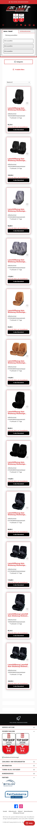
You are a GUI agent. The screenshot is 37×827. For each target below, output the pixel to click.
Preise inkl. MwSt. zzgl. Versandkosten (18, 127)
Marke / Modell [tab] (7, 31)
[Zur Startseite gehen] (18, 8)
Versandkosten (30, 817)
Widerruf (20, 811)
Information (7, 766)
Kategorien (20, 62)
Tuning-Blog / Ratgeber (11, 770)
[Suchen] (17, 25)
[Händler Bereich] (29, 25)
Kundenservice (7, 773)
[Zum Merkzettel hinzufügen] (27, 103)
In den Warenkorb (18, 129)
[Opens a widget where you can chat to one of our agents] (29, 823)
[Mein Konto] (25, 25)
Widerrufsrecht (12, 811)
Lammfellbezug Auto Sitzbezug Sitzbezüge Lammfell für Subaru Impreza (16, 109)
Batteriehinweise (28, 811)
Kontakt (5, 811)
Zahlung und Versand (18, 813)
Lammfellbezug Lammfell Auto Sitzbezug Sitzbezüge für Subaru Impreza (18, 615)
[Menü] (3, 25)
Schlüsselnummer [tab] (25, 31)
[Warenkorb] (34, 25)
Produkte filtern (19, 69)
